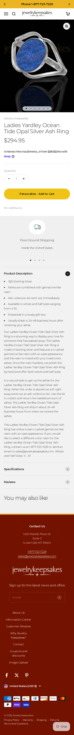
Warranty (28, 719)
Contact (18, 644)
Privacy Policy (11, 719)
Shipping (42, 719)
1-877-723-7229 (37, 551)
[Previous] (4, 4)
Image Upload (18, 662)
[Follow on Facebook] (6, 675)
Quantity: (10, 171)
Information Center (18, 619)
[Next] (69, 4)
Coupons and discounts (18, 653)
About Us (18, 612)
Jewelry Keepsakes (16, 118)
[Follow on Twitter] (16, 675)
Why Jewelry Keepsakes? (18, 635)
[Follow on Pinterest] (26, 675)
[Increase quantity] (24, 179)
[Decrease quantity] (9, 179)
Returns (54, 719)
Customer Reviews (18, 626)
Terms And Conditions (16, 723)
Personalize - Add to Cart (37, 194)
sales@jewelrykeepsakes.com (37, 556)
